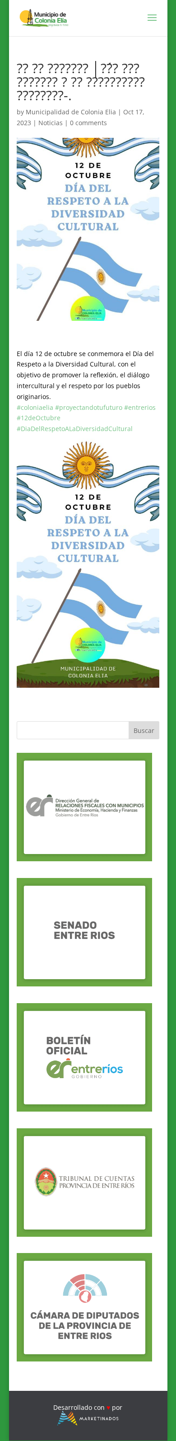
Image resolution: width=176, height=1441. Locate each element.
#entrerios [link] (140, 407)
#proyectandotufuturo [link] (88, 407)
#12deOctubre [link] (38, 417)
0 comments (88, 122)
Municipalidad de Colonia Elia (71, 112)
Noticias (50, 122)
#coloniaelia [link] (35, 407)
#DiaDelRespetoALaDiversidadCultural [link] (75, 428)
